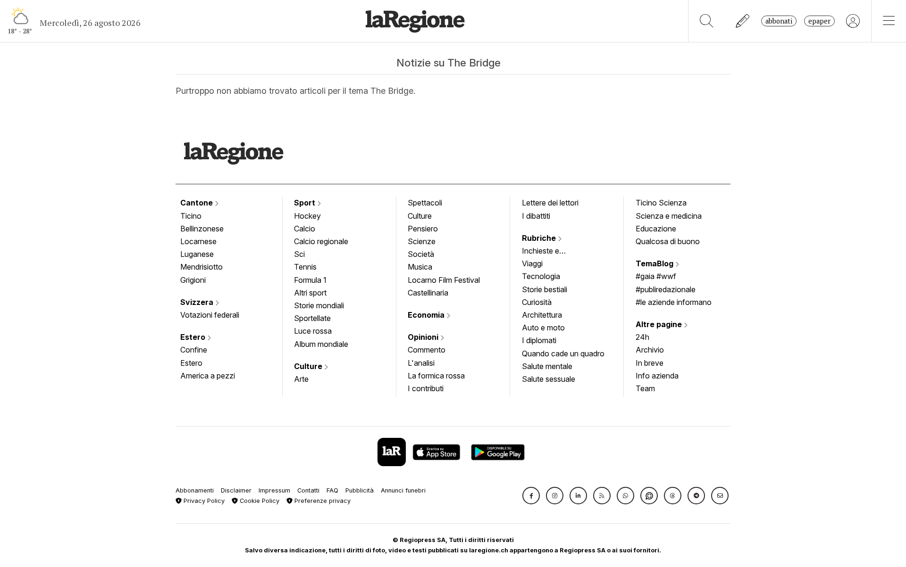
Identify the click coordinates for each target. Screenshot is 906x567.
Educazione (656, 228)
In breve (649, 363)
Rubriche (540, 238)
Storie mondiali (319, 305)
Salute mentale (547, 366)
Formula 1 (310, 280)
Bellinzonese (202, 228)
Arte (301, 379)
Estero (193, 337)
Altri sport (310, 292)
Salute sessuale (548, 379)
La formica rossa (436, 375)
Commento (426, 349)
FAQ (332, 490)
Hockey (307, 216)
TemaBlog (655, 263)
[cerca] (706, 21)
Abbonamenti (195, 490)
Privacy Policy (203, 500)
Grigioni (193, 280)
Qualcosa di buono (668, 241)
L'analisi (421, 363)
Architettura (542, 315)
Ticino (190, 216)
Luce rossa (313, 331)
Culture (309, 366)
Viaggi (532, 263)
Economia (427, 315)
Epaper (819, 20)
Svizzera (197, 302)
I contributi (426, 388)
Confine (193, 349)
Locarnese (198, 241)
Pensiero (423, 228)
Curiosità (537, 302)
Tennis (305, 266)
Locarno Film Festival (444, 280)
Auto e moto (543, 327)
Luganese (197, 254)
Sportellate (312, 318)
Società (421, 254)
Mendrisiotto (201, 266)
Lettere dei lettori (550, 202)
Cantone (197, 202)
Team (645, 388)
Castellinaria (428, 292)
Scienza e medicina (669, 216)
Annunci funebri (403, 490)
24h (642, 337)
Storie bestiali (544, 289)
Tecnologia (541, 276)
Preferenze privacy (322, 500)
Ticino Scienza (661, 202)
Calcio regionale (321, 241)
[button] (531, 495)
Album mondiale (321, 344)
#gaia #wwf (656, 276)
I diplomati (539, 340)
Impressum (274, 490)
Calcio (304, 228)
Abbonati (778, 20)
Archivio (650, 349)
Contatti (308, 490)
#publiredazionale (666, 289)
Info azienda (657, 375)
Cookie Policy (258, 500)
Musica (420, 266)
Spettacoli (425, 202)
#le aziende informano (674, 302)
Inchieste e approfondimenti (550, 251)
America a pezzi (207, 375)
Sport (305, 202)
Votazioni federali (209, 315)
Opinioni (424, 337)
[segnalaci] (743, 21)
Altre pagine (660, 324)
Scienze (422, 241)
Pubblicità (359, 490)
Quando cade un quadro (563, 353)
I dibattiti (536, 216)
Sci (299, 254)
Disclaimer (236, 490)
